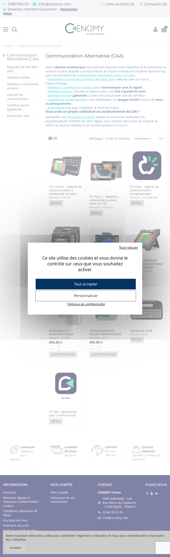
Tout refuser (128, 247)
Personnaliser (86, 295)
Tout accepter (85, 283)
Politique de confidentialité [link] (86, 304)
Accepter (16, 548)
